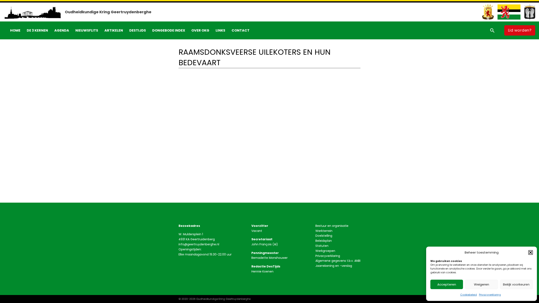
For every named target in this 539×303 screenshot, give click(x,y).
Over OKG (200, 30)
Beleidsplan (323, 241)
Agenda (61, 30)
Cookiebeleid (468, 294)
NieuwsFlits (86, 30)
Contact (240, 30)
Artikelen (113, 30)
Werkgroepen (325, 251)
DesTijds (137, 30)
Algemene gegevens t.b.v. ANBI (337, 261)
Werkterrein (323, 231)
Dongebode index (168, 30)
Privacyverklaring (490, 294)
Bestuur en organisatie (331, 226)
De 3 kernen (37, 30)
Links (220, 30)
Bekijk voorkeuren (516, 284)
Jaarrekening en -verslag (333, 266)
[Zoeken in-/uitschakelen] (492, 30)
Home (15, 30)
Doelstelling (323, 236)
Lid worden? (520, 30)
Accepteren (446, 284)
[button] (530, 252)
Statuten (321, 246)
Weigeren (481, 284)
